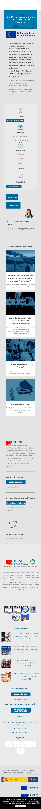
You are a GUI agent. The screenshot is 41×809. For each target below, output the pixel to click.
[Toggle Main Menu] (38, 2)
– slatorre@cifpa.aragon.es (24, 229)
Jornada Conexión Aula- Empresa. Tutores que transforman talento (20, 321)
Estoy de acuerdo (20, 806)
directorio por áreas (22, 733)
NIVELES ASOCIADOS (13, 186)
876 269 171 (11, 229)
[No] (38, 803)
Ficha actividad (12, 197)
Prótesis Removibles (20, 404)
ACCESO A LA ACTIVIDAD (15, 120)
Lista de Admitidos (13, 205)
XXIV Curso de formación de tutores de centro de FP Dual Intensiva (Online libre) (21, 278)
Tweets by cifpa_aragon (14, 538)
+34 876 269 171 (21, 729)
